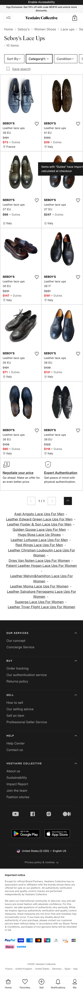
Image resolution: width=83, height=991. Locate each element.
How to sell (14, 702)
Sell (10, 695)
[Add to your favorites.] (36, 123)
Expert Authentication (60, 472)
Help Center (15, 743)
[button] (75, 18)
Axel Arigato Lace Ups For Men (39, 514)
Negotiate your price (18, 472)
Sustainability (16, 777)
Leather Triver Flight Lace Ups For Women (41, 607)
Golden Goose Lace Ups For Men (39, 529)
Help (10, 736)
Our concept (15, 640)
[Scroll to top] (68, 501)
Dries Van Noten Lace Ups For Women (39, 560)
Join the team (16, 790)
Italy (75, 968)
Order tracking (17, 668)
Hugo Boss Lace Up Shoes (39, 534)
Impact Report (17, 784)
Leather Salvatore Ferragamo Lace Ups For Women (41, 594)
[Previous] (31, 501)
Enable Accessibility (41, 2)
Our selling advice (20, 709)
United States (42, 968)
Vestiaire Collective (24, 763)
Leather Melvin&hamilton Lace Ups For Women (41, 578)
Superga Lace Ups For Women (39, 601)
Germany (57, 968)
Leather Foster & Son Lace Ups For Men (39, 524)
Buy (9, 661)
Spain (67, 968)
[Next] (52, 501)
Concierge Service (20, 647)
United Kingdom (23, 968)
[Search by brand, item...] (8, 18)
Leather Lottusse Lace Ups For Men (39, 539)
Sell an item (15, 715)
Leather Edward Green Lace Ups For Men (39, 519)
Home (8, 29)
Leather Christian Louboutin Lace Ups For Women (41, 553)
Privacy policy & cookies (40, 862)
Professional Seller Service (26, 722)
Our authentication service (26, 674)
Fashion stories (17, 797)
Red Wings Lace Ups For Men (39, 545)
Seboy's (23, 29)
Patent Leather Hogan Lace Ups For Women (41, 565)
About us (13, 771)
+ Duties (14, 142)
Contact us (14, 749)
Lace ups (67, 29)
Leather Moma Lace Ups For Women (39, 586)
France (8, 968)
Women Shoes (45, 29)
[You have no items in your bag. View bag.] (75, 18)
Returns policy (17, 681)
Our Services (17, 633)
